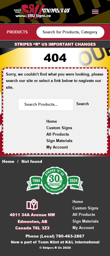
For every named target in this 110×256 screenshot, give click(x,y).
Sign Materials (59, 141)
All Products (57, 134)
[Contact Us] (32, 205)
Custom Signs (59, 128)
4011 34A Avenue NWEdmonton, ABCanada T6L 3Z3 (32, 221)
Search (82, 104)
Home (51, 121)
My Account (57, 147)
